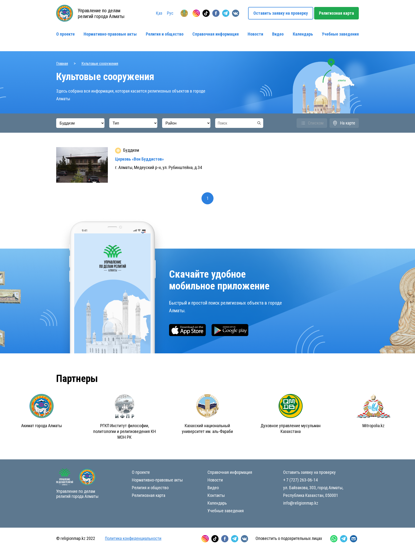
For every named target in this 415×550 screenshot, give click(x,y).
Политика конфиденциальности (133, 538)
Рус (170, 13)
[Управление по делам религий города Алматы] (184, 13)
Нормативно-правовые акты (110, 34)
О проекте (65, 34)
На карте (347, 122)
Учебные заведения (340, 34)
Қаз (159, 13)
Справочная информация (215, 34)
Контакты (216, 495)
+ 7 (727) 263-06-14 (300, 479)
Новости (255, 34)
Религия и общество (164, 34)
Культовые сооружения (99, 63)
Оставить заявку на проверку (280, 13)
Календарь (303, 34)
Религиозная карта (336, 13)
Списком (315, 122)
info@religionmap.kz (300, 503)
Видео (278, 34)
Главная (62, 63)
